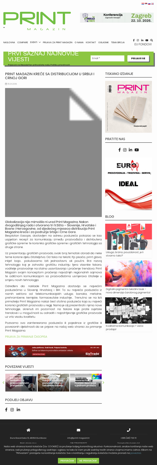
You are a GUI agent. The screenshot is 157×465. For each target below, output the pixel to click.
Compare (22, 42)
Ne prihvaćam (88, 460)
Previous (3, 382)
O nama (79, 42)
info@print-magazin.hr (78, 438)
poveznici (135, 453)
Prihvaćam (67, 460)
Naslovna (9, 42)
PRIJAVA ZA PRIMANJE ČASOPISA (26, 337)
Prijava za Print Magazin (57, 42)
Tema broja (118, 42)
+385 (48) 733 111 (128, 438)
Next (103, 382)
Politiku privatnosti (60, 64)
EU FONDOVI (143, 44)
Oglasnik (103, 42)
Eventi (33, 42)
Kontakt (91, 42)
